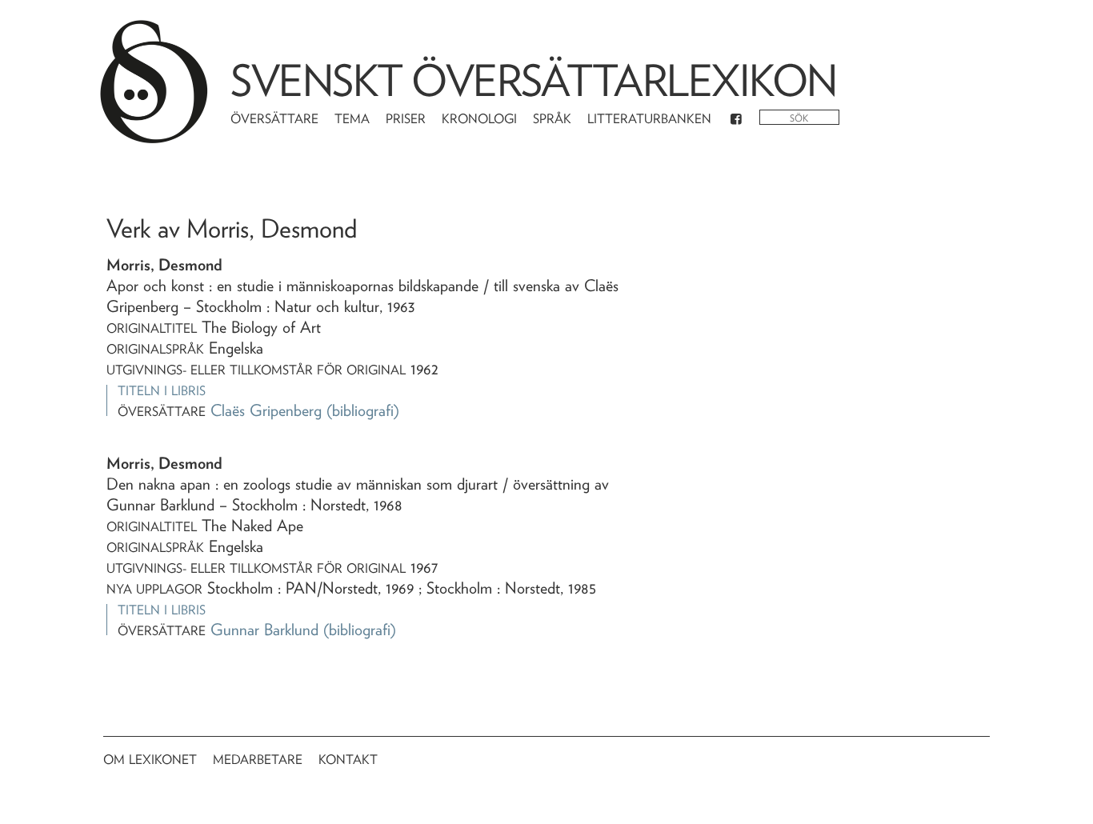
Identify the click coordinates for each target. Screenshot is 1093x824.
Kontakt (348, 759)
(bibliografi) (362, 410)
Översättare (274, 118)
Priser (406, 118)
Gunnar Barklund (264, 629)
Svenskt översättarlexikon (533, 80)
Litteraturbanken (649, 118)
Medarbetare (257, 759)
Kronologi (479, 118)
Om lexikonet (150, 759)
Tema (352, 118)
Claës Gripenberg (266, 410)
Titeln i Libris (162, 390)
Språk (552, 118)
